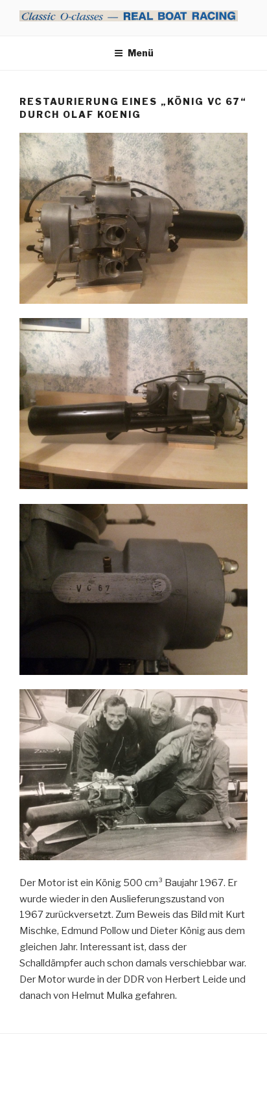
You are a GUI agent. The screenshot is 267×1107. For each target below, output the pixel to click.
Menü (141, 52)
